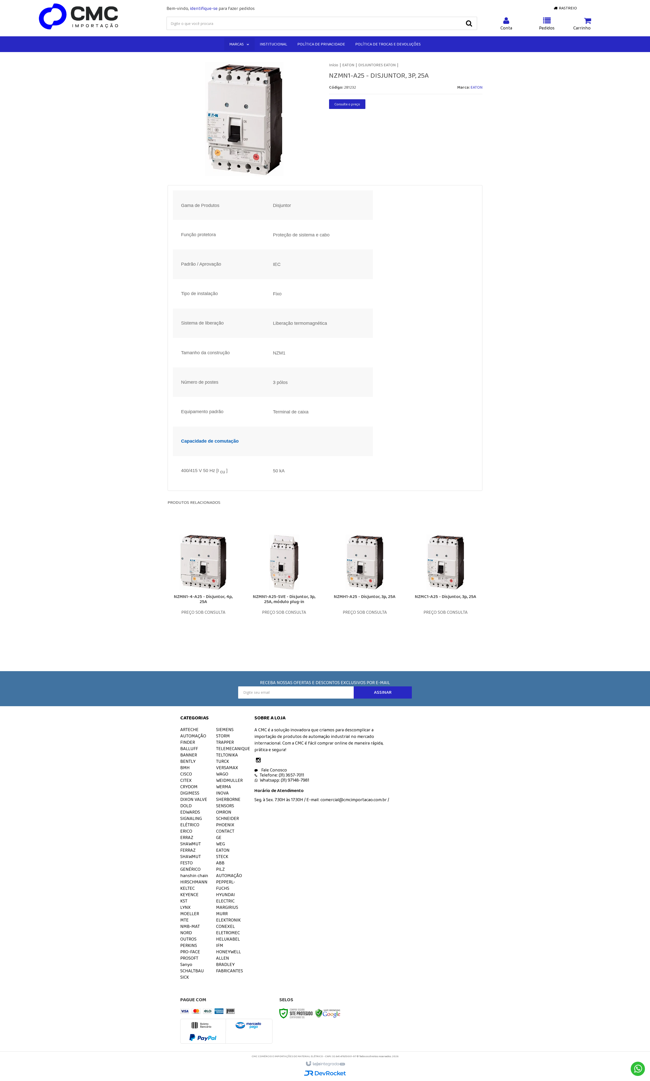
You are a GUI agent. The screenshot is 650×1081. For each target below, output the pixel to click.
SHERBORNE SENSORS (228, 802)
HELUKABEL (228, 939)
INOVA (222, 793)
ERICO (186, 831)
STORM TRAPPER (225, 739)
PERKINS (188, 945)
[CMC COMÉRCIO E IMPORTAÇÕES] (79, 17)
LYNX (185, 907)
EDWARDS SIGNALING (191, 815)
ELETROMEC (228, 932)
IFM (219, 945)
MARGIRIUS (227, 907)
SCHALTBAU (192, 970)
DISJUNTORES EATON (377, 65)
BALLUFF (189, 748)
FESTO (186, 863)
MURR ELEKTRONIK (228, 916)
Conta (506, 28)
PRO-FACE (190, 951)
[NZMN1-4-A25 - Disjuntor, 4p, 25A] (203, 589)
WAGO (222, 774)
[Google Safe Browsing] (327, 1013)
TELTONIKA (227, 755)
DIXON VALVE (193, 799)
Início (333, 65)
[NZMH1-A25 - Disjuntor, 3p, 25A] (364, 589)
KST (183, 901)
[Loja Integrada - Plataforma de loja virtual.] (325, 1064)
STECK (222, 856)
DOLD (186, 805)
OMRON (223, 812)
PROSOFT (189, 958)
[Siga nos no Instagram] (259, 760)
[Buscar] (469, 23)
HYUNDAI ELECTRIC (225, 897)
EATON (348, 65)
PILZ (220, 869)
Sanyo (186, 964)
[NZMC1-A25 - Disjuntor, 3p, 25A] (445, 589)
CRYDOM (189, 786)
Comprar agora (206, 618)
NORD (186, 932)
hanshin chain (194, 875)
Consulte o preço (347, 104)
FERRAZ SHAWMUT (190, 853)
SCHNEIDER (227, 818)
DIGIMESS (189, 793)
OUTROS (188, 939)
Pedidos (547, 28)
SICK (184, 977)
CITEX (186, 780)
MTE (184, 920)
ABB (220, 863)
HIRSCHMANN (193, 882)
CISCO (186, 774)
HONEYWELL (228, 951)
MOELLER (189, 913)
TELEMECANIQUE (233, 748)
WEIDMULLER (229, 780)
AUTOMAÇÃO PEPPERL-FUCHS (229, 882)
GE (218, 837)
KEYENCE (189, 894)
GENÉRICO (190, 869)
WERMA (223, 786)
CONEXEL (225, 926)
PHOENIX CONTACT (225, 827)
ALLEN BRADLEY (225, 961)
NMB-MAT (190, 926)
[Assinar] (383, 692)
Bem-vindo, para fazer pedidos (211, 8)
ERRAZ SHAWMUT (190, 840)
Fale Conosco (273, 770)
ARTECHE (189, 729)
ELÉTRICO (189, 824)
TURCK (222, 761)
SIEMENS (225, 729)
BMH (185, 767)
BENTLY (188, 761)
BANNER (188, 755)
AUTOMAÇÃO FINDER (193, 739)
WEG (220, 844)
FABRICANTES (229, 970)
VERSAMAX (227, 767)
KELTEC (187, 888)
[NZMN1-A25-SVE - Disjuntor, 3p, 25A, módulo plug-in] (284, 589)
